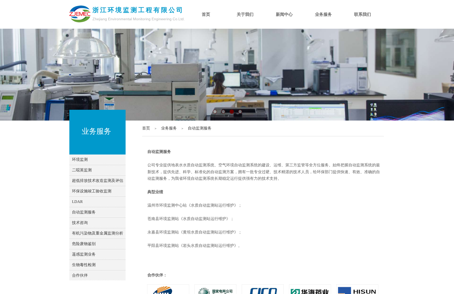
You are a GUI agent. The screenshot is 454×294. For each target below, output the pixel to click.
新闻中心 (284, 14)
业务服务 (169, 128)
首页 (146, 128)
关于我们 (245, 14)
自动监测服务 (199, 128)
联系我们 (362, 14)
